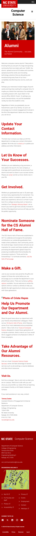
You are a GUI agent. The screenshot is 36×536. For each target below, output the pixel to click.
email (11, 175)
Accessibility (5, 532)
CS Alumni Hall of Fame (14, 323)
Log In (28, 532)
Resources (20, 532)
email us (21, 143)
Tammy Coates (7, 398)
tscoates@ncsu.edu (8, 420)
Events (23, 498)
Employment (25, 501)
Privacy (13, 532)
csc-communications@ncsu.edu (11, 462)
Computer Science (18, 12)
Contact (23, 505)
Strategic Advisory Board (19, 204)
